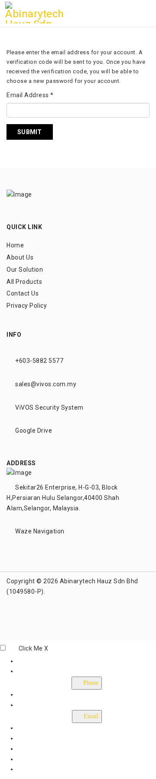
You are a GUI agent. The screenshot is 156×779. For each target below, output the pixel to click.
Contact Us (22, 293)
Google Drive (33, 430)
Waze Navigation (40, 531)
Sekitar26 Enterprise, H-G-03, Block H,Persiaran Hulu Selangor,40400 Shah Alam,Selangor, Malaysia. (62, 498)
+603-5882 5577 (39, 360)
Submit (29, 131)
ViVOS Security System (49, 407)
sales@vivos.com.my (45, 384)
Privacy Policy (26, 305)
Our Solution (24, 269)
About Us (19, 257)
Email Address (30, 95)
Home (15, 245)
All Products (24, 281)
